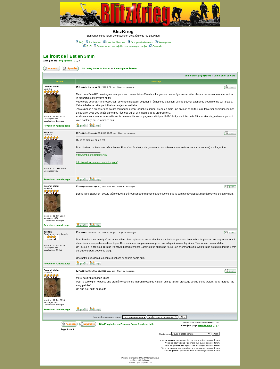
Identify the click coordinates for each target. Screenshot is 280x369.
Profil (89, 46)
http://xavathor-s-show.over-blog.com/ (96, 162)
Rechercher (95, 42)
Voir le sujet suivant (224, 75)
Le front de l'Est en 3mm (69, 56)
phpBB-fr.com (146, 362)
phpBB (134, 358)
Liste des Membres (115, 42)
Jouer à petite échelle (125, 68)
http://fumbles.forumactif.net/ (91, 154)
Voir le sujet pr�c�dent (198, 75)
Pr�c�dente (65, 61)
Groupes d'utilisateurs (142, 42)
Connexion (158, 46)
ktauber (147, 360)
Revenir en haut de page (57, 126)
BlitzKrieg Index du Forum (96, 68)
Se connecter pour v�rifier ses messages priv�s (122, 46)
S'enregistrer (164, 42)
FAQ (81, 42)
